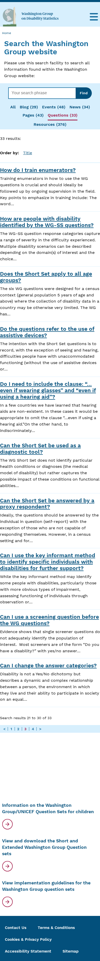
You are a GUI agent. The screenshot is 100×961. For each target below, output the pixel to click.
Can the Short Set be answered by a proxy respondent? (47, 504)
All (13, 107)
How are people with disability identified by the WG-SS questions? (47, 222)
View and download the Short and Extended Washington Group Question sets (44, 847)
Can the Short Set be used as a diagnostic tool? (40, 448)
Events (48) (53, 107)
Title (27, 152)
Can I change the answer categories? (48, 666)
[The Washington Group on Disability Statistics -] (30, 16)
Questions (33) (62, 115)
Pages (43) (33, 115)
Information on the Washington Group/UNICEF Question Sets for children (48, 808)
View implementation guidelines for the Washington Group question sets (46, 886)
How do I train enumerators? (38, 170)
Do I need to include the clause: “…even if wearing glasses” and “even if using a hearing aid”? (48, 390)
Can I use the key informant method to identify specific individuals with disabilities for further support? (47, 561)
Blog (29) (29, 107)
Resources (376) (50, 124)
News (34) (79, 107)
